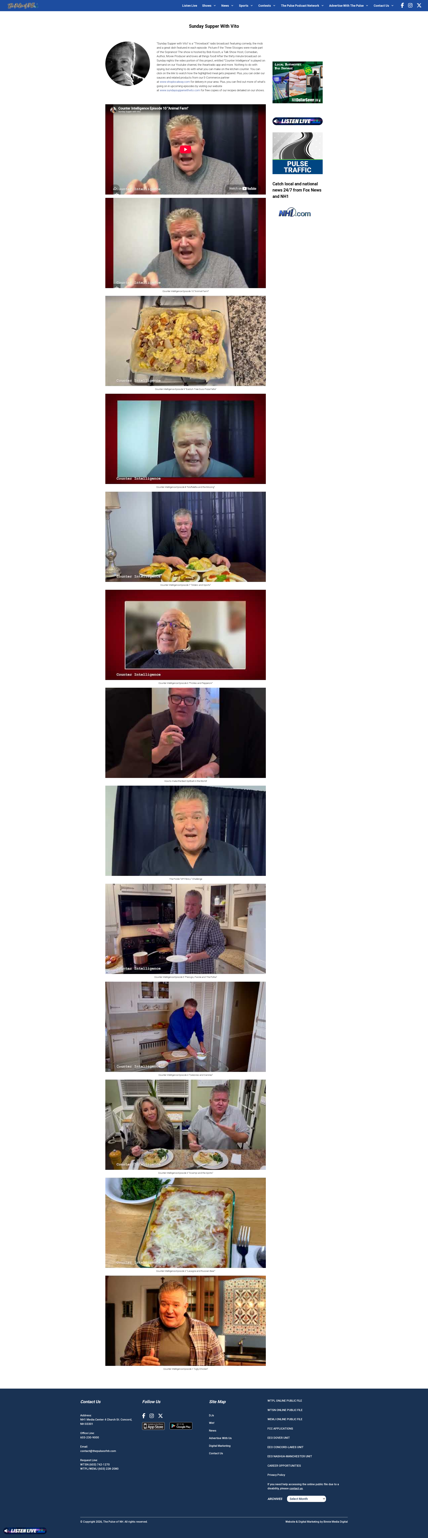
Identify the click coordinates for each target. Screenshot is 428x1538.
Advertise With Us (220, 1438)
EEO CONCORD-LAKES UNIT (286, 1447)
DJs (211, 1415)
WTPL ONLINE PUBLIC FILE (285, 1400)
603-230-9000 (89, 1437)
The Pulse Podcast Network (300, 5)
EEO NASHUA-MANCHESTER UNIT (290, 1456)
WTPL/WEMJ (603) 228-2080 (99, 1468)
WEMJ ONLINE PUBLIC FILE (285, 1419)
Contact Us (381, 5)
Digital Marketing (220, 1445)
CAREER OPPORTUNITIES (284, 1465)
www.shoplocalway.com (175, 81)
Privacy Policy (276, 1475)
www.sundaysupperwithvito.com (180, 90)
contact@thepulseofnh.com (98, 1451)
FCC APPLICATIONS (280, 1428)
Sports (243, 5)
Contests (264, 5)
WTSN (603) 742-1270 (95, 1464)
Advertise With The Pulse (346, 5)
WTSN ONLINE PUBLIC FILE (285, 1410)
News (225, 5)
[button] (185, 247)
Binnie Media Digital (336, 1521)
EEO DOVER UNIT (279, 1437)
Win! (211, 1423)
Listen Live (189, 5)
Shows (206, 5)
